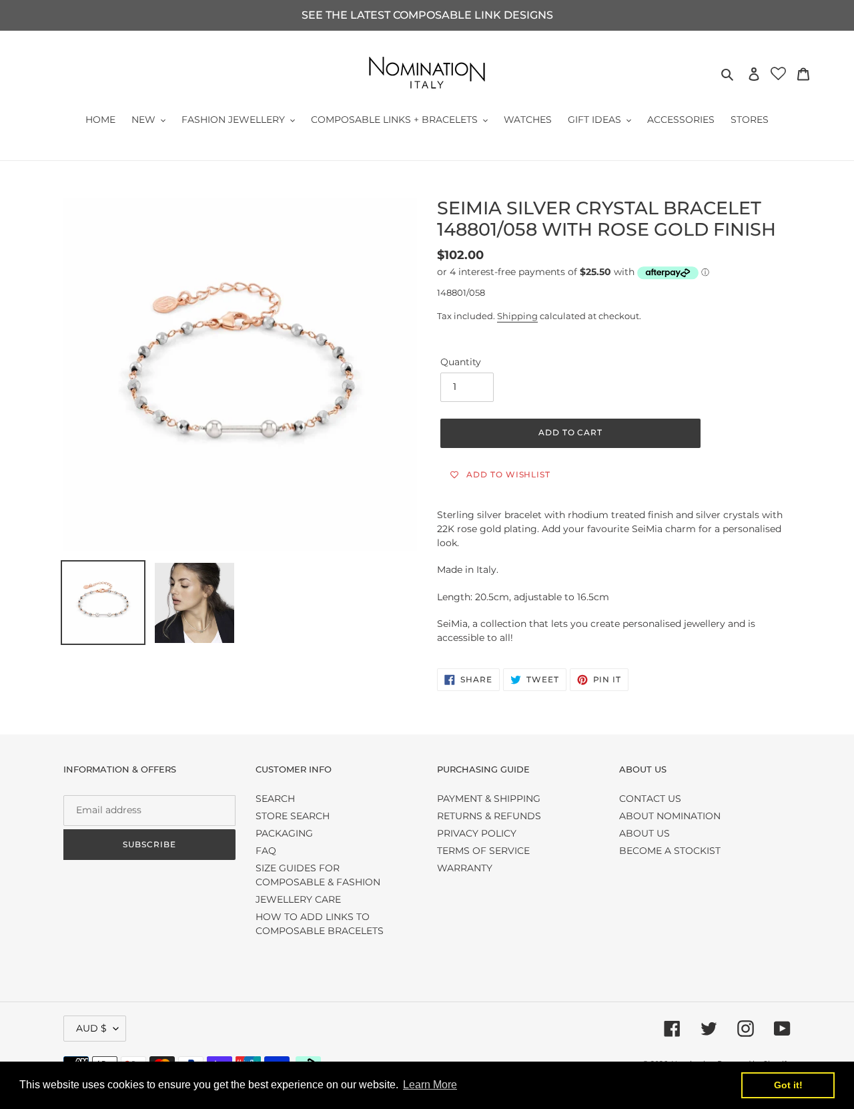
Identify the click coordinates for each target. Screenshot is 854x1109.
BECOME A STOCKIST (670, 851)
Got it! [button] (788, 1085)
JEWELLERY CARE (298, 899)
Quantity (460, 362)
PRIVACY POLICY (476, 833)
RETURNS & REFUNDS (489, 816)
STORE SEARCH (293, 816)
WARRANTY (464, 868)
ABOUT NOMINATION (670, 816)
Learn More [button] (430, 1084)
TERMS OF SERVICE (483, 851)
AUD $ (91, 1028)
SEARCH (275, 799)
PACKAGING (284, 833)
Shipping (517, 315)
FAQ (266, 851)
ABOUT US (644, 833)
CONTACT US (650, 799)
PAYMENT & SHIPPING (488, 799)
